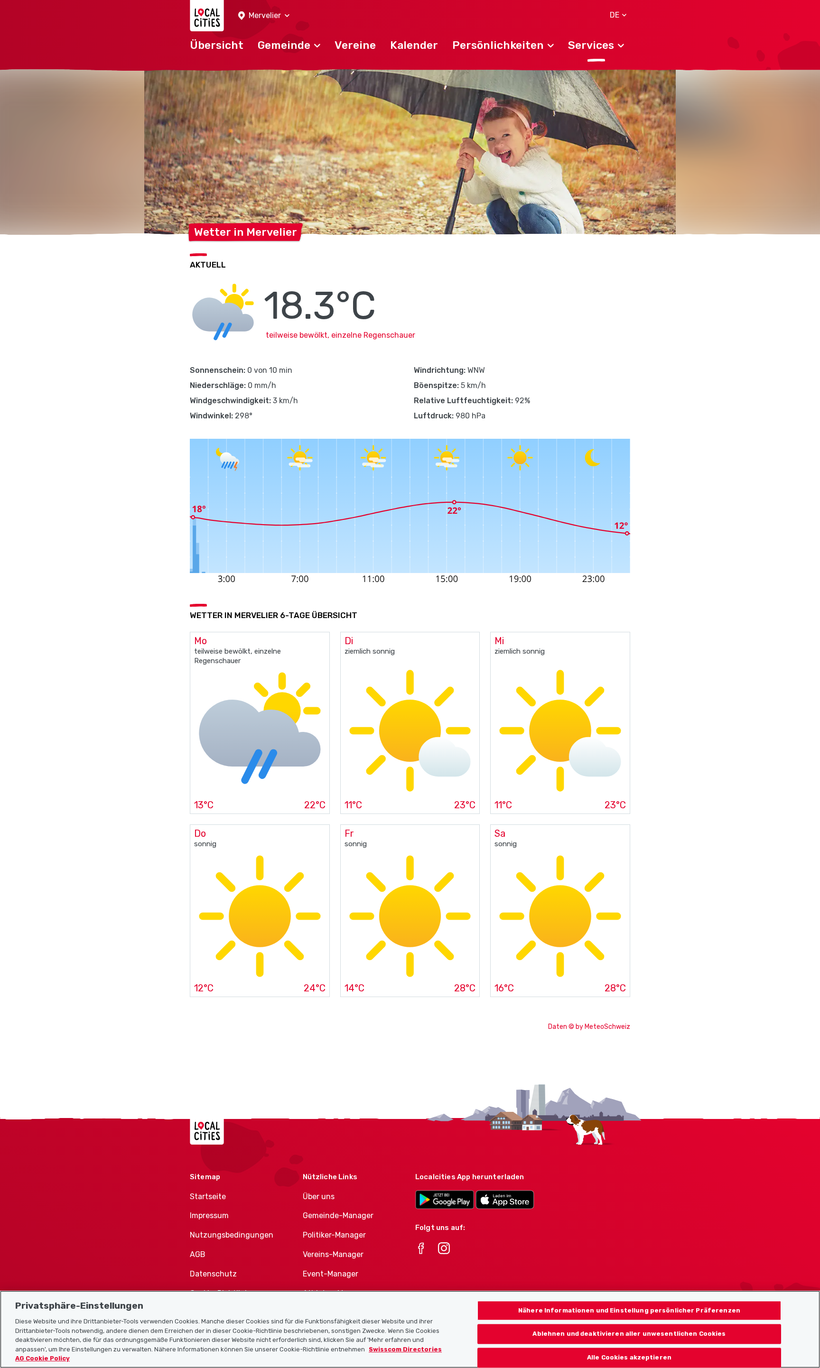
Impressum (209, 1215)
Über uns (319, 1196)
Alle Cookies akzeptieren (629, 1357)
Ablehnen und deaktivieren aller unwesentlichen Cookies (629, 1334)
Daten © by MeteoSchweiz (589, 1027)
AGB (197, 1254)
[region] (410, 1329)
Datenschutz (213, 1273)
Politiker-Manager (334, 1234)
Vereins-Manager (333, 1254)
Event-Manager (330, 1273)
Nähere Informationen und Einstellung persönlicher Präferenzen (629, 1310)
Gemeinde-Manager (338, 1215)
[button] (263, 16)
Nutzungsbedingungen (231, 1234)
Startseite (208, 1196)
